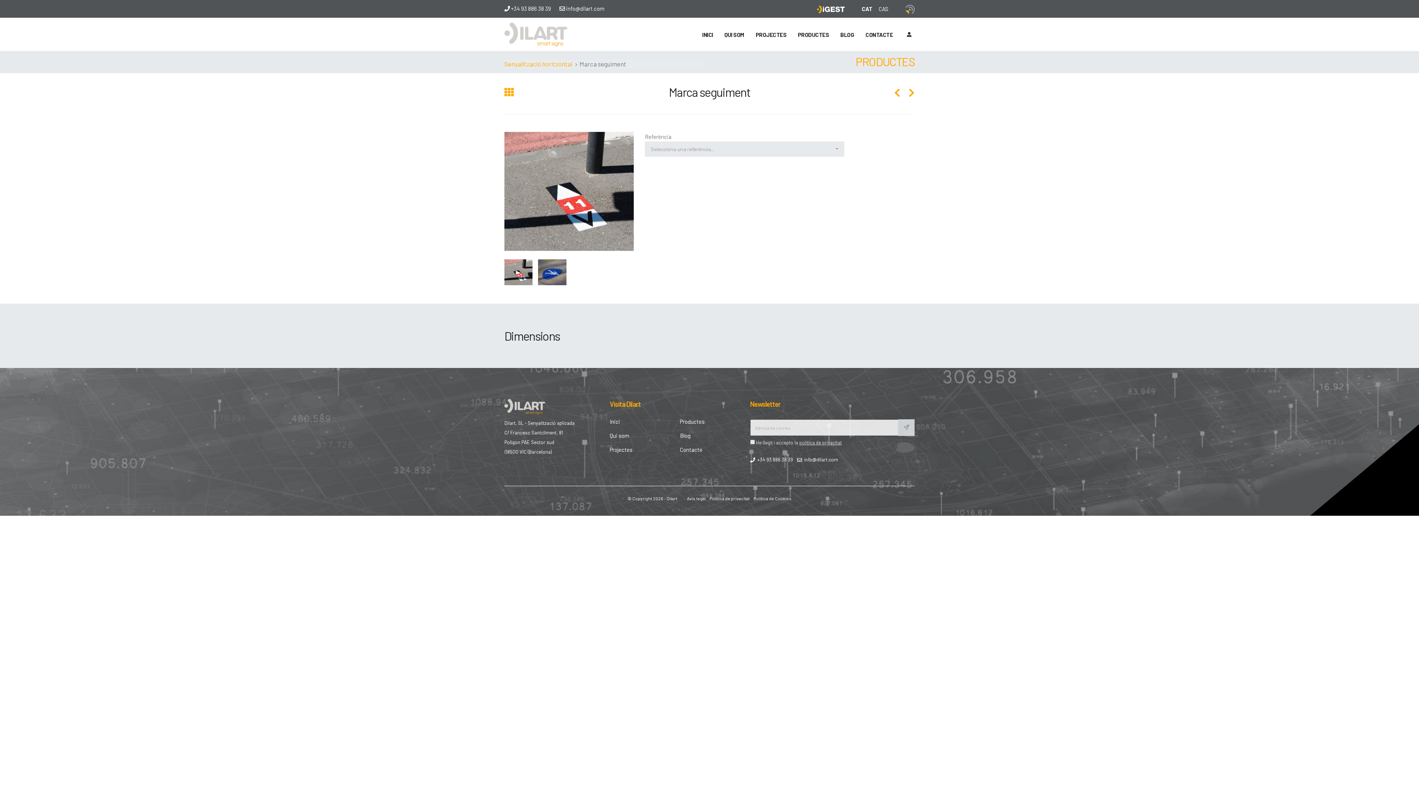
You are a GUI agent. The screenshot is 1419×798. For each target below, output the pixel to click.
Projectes (771, 34)
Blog (847, 34)
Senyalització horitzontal (538, 64)
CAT (867, 9)
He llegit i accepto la (798, 442)
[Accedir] (909, 34)
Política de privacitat (730, 498)
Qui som (734, 34)
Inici (707, 34)
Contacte (879, 34)
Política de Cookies (772, 498)
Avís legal (696, 498)
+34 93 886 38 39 (530, 8)
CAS (883, 9)
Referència (658, 136)
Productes (692, 421)
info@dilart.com (585, 8)
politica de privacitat (820, 442)
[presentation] (504, 191)
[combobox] (744, 149)
